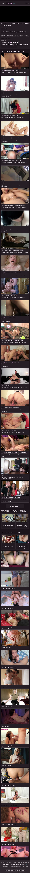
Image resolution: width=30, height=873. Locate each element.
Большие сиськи (14, 115)
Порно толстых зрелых (7, 44)
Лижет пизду (16, 362)
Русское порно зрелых (9, 272)
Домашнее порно (19, 340)
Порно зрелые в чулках (9, 160)
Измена (14, 430)
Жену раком (13, 295)
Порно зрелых (21, 92)
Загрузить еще (14, 506)
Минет (6, 317)
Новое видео (14, 870)
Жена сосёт (7, 295)
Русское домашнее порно (10, 182)
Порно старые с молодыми (22, 44)
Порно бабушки (8, 362)
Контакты (21, 870)
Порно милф (7, 475)
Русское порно (16, 70)
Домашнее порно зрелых (21, 452)
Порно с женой (8, 70)
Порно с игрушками (9, 205)
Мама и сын (4, 46)
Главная (8, 870)
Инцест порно (5, 42)
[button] (28, 521)
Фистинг (19, 182)
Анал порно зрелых (9, 497)
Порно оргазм (13, 46)
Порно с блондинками (9, 340)
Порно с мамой (14, 42)
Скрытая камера (12, 317)
